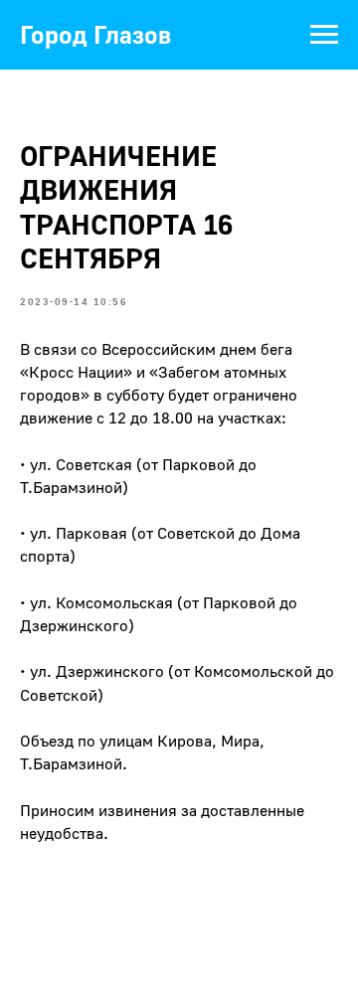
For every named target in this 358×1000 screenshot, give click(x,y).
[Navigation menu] (324, 35)
